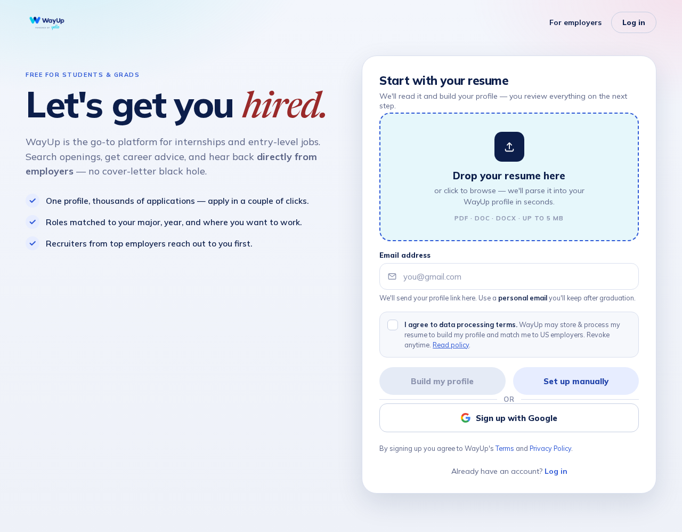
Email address (405, 255)
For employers (575, 22)
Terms (505, 448)
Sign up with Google (516, 418)
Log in (633, 22)
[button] (509, 177)
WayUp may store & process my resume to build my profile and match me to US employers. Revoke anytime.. (512, 334)
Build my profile (442, 381)
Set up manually (575, 381)
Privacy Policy (550, 448)
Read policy (451, 344)
